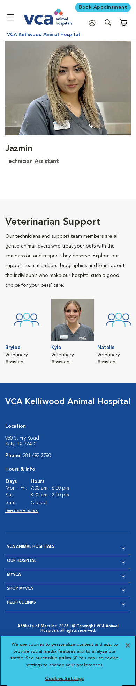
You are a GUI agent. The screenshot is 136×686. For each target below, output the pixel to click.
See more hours (21, 510)
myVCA (14, 575)
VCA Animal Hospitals (30, 547)
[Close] (127, 645)
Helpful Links (21, 603)
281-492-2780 (37, 455)
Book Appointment (103, 7)
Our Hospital (21, 561)
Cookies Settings (64, 679)
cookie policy (59, 658)
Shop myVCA (20, 589)
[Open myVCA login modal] (94, 23)
